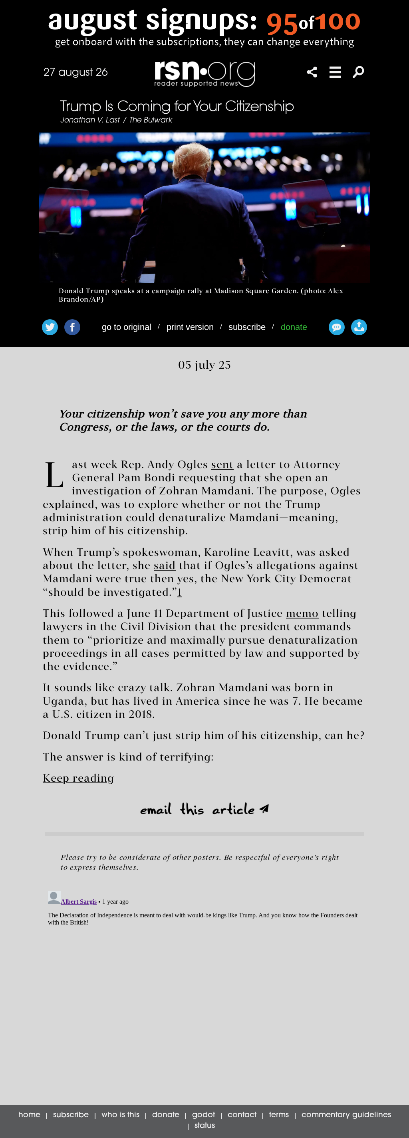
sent (222, 465)
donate (294, 327)
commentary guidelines (346, 1115)
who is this (120, 1115)
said (165, 566)
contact (242, 1115)
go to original (126, 327)
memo (302, 614)
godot (203, 1115)
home (29, 1115)
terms (279, 1115)
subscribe (247, 327)
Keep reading (78, 779)
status (205, 1126)
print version (190, 327)
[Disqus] (204, 987)
